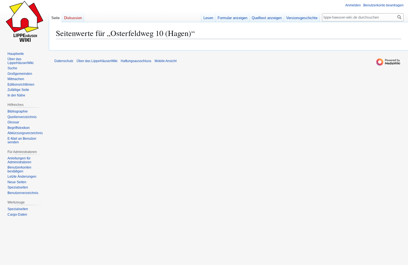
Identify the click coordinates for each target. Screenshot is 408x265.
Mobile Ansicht (166, 61)
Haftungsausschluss (136, 61)
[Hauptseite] (24, 22)
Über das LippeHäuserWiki (97, 61)
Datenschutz (63, 61)
